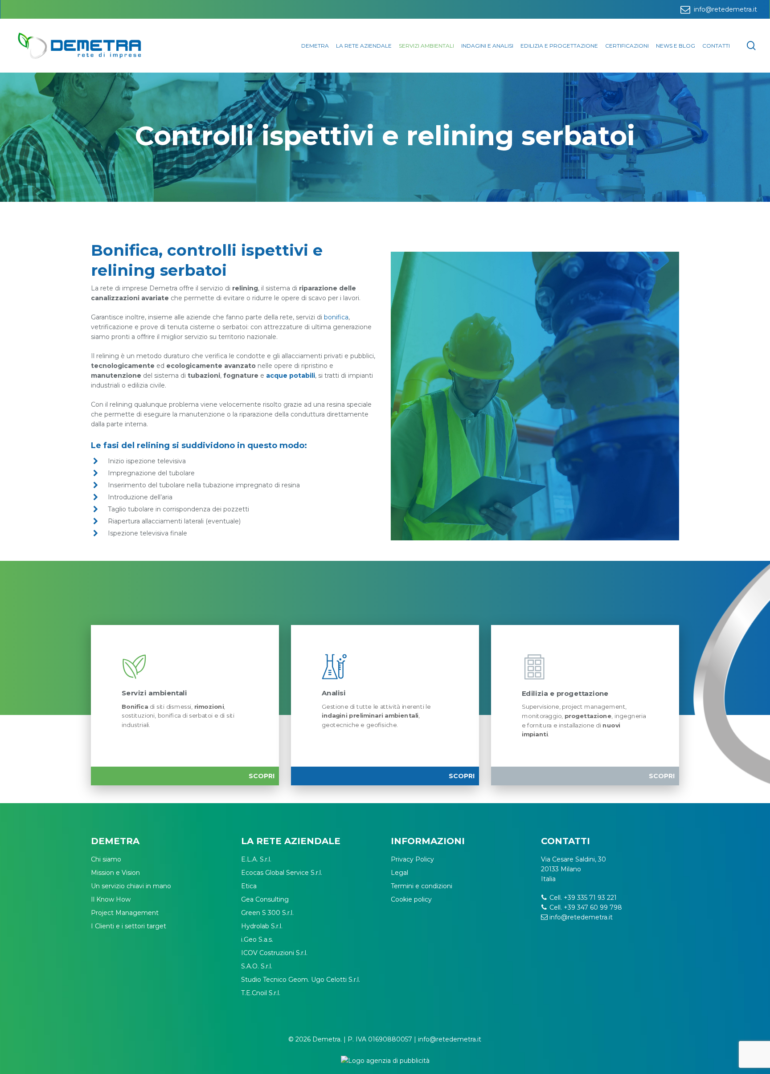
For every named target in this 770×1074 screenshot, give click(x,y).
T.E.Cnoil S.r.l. (260, 993)
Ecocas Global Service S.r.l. (281, 873)
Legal (399, 873)
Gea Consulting (265, 899)
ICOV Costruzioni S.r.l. (274, 953)
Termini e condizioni (421, 886)
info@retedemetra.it (581, 917)
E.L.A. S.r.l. (256, 859)
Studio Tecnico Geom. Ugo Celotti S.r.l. (300, 980)
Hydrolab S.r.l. (262, 926)
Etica (249, 886)
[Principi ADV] (385, 1064)
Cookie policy (411, 899)
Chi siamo (106, 859)
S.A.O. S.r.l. (256, 966)
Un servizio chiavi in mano (131, 886)
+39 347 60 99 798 (593, 907)
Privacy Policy (412, 859)
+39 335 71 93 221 (590, 898)
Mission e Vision (115, 873)
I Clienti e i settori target (128, 926)
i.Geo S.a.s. (257, 939)
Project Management (125, 913)
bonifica (336, 317)
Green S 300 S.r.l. (267, 913)
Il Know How (111, 899)
